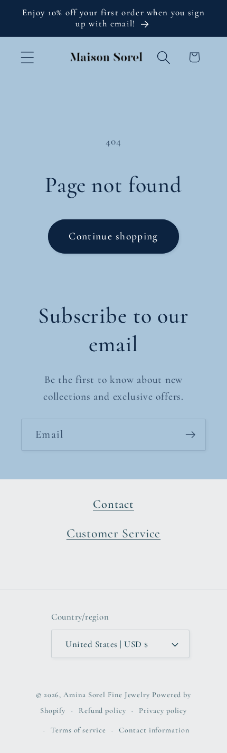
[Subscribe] (190, 435)
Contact (113, 504)
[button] (27, 57)
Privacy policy (163, 710)
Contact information (154, 730)
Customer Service (113, 533)
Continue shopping (113, 236)
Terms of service (78, 730)
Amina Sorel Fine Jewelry (106, 694)
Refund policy (102, 710)
